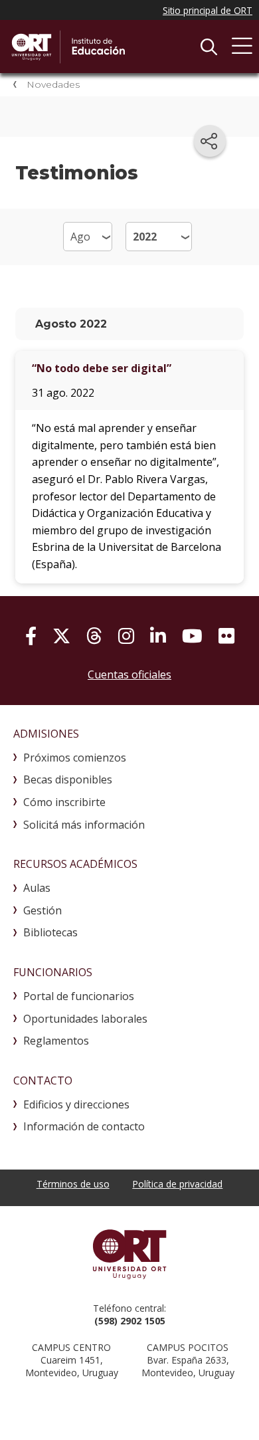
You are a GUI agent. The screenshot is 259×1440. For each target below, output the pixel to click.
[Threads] (94, 636)
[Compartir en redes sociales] (210, 141)
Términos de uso (73, 1184)
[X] (61, 636)
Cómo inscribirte (64, 802)
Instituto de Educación (109, 46)
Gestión (42, 910)
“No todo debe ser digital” (101, 368)
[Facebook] (31, 636)
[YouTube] (192, 636)
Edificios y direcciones (76, 1104)
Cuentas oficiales (129, 674)
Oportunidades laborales (85, 1018)
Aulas (36, 887)
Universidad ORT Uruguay (129, 1254)
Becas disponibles (67, 779)
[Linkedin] (158, 636)
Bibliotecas (50, 932)
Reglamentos (56, 1040)
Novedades (53, 84)
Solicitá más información (84, 824)
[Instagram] (126, 636)
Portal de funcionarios (78, 996)
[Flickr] (226, 636)
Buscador (208, 46)
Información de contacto (84, 1126)
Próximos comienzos (74, 757)
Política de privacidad (177, 1184)
